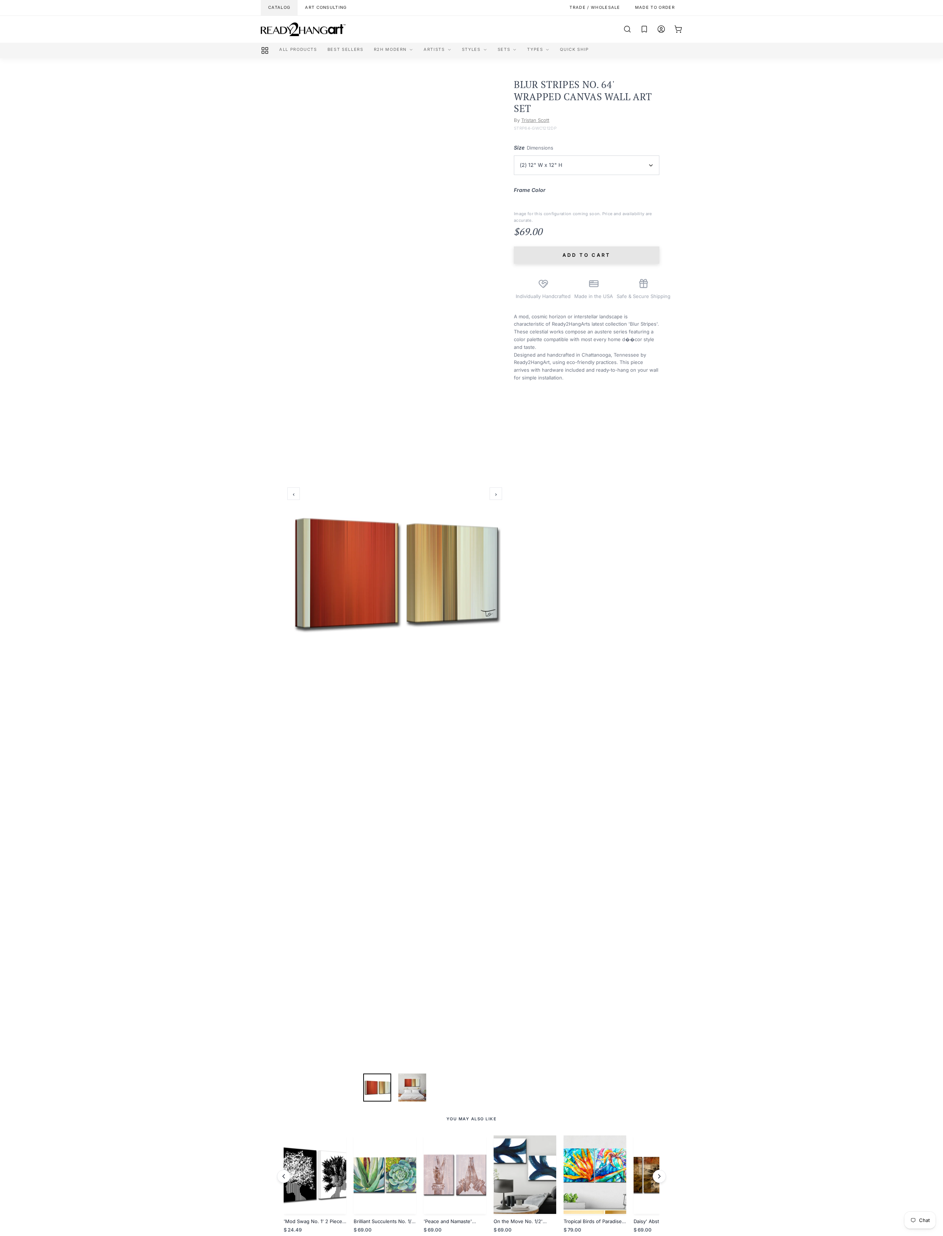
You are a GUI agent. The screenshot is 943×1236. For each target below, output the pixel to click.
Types (535, 49)
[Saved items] (644, 29)
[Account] (661, 29)
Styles (471, 49)
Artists (434, 49)
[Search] (627, 29)
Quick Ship (574, 49)
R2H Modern (390, 49)
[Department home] (265, 50)
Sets (504, 49)
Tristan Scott (535, 120)
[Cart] (678, 29)
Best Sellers (345, 49)
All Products (298, 49)
